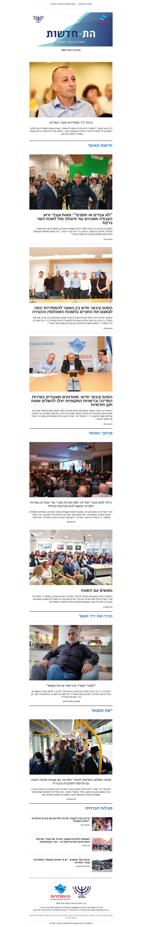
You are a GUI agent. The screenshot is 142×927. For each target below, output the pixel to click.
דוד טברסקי (71, 522)
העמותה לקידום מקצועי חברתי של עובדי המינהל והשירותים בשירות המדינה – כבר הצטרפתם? (63, 840)
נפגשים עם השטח (96, 590)
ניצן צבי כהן (108, 239)
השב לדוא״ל (70, 918)
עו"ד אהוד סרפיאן (83, 866)
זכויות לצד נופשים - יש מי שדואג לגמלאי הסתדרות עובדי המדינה (62, 861)
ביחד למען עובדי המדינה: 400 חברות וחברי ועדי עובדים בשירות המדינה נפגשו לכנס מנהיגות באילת (71, 504)
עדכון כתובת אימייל (59, 915)
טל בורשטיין (107, 607)
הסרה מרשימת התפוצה (39, 915)
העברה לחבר (74, 915)
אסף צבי (76, 701)
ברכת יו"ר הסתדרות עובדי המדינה (71, 122)
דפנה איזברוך (67, 701)
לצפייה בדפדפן (85, 4)
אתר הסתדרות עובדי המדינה (101, 915)
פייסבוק (84, 915)
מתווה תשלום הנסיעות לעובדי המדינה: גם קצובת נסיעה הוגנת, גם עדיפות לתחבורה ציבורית (71, 781)
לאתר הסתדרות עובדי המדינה (62, 4)
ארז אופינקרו (71, 799)
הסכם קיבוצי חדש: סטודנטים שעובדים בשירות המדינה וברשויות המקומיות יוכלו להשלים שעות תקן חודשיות (71, 401)
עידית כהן (86, 846)
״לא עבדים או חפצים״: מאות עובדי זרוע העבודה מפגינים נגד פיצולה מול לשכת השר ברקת (74, 219)
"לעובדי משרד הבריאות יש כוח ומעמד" (71, 685)
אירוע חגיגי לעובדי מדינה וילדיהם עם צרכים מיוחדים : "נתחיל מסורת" (60, 820)
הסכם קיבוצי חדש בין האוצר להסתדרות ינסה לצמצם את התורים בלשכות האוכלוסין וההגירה (72, 310)
